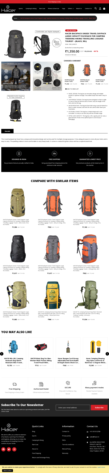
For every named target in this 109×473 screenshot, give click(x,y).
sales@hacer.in (94, 437)
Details (7, 131)
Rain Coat (35, 444)
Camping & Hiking (38, 440)
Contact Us (65, 431)
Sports (34, 436)
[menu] (55, 8)
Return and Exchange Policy (41, 457)
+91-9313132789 (95, 431)
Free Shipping (36, 453)
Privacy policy (66, 436)
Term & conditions (68, 444)
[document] (54, 469)
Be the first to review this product (74, 47)
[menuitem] (21, 8)
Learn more (101, 467)
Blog (33, 431)
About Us (35, 449)
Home (15, 18)
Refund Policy (66, 449)
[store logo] (8, 8)
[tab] (7, 131)
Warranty (65, 453)
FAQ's (64, 440)
